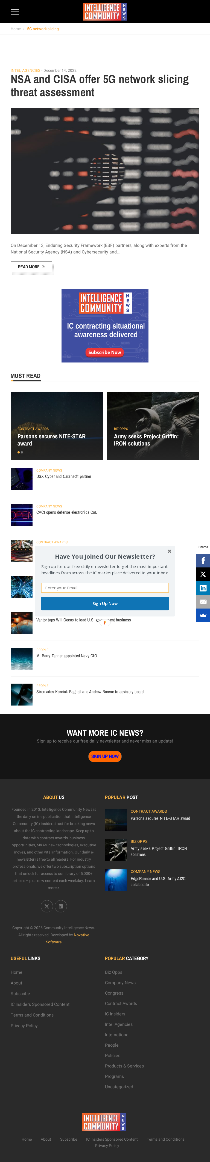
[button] (105, 556)
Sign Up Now (105, 603)
